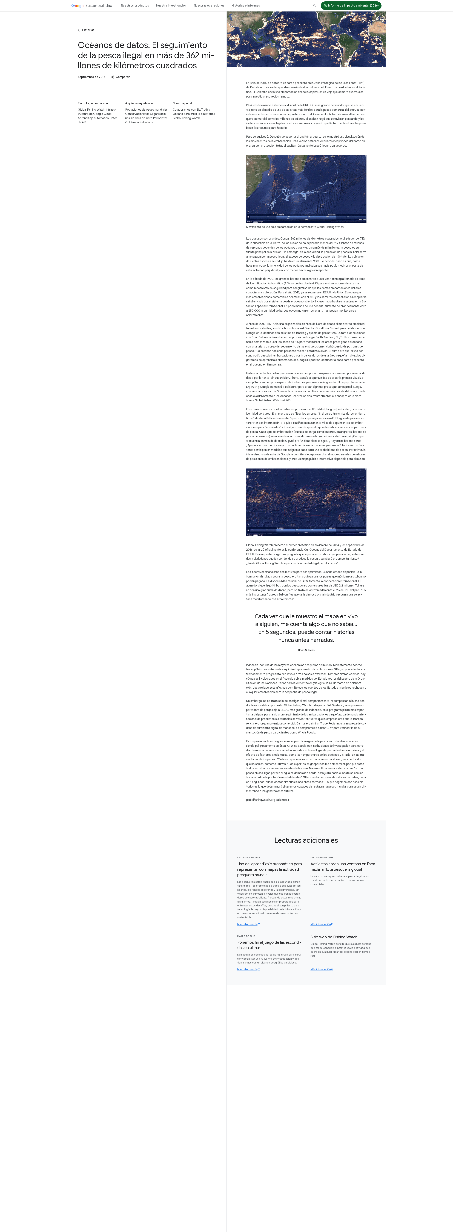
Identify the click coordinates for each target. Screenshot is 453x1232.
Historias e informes (246, 5)
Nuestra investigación (171, 5)
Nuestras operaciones (209, 5)
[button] (120, 77)
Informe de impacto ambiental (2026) (353, 5)
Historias (88, 30)
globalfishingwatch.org (266, 800)
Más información (247, 924)
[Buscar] (314, 5)
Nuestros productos (135, 5)
